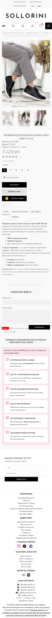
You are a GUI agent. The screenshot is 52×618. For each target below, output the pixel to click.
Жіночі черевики (26, 558)
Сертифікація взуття (26, 498)
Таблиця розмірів (12, 177)
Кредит (15, 217)
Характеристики (19, 211)
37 (10, 170)
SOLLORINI (15, 141)
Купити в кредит (17, 198)
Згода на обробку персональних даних (26, 508)
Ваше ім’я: (7, 298)
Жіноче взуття (32, 33)
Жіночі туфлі (26, 566)
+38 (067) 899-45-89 (27, 587)
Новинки (26, 532)
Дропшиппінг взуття (26, 522)
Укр (32, 6)
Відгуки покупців (36, 2)
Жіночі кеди (26, 564)
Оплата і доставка (20, 2)
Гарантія (26, 500)
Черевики (45, 33)
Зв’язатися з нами (26, 600)
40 (28, 170)
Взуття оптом (26, 524)
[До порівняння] (9, 205)
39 (22, 170)
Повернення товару (19, 6)
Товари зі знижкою (26, 527)
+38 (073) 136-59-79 (27, 590)
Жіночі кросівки (26, 561)
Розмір (5, 165)
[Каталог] (3, 26)
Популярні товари (26, 535)
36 (4, 170)
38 (16, 170)
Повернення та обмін (26, 503)
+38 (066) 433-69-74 (27, 584)
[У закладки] (4, 205)
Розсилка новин (26, 511)
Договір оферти (26, 514)
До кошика (14, 185)
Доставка (36, 211)
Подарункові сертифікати (26, 538)
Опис (6, 211)
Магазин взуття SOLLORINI (13, 33)
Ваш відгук (7, 308)
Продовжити (39, 327)
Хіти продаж (26, 530)
